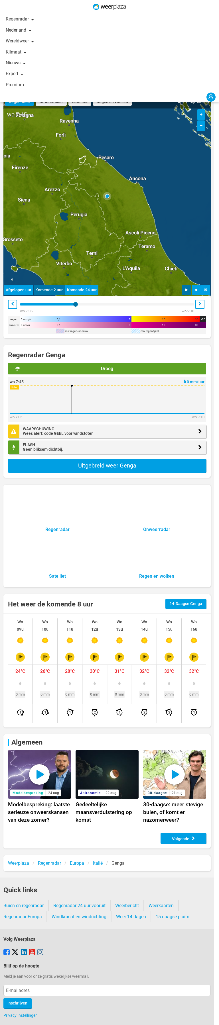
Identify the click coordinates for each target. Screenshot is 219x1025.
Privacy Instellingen (20, 1015)
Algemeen (26, 742)
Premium (15, 84)
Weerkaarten (161, 905)
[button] (107, 196)
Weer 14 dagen (131, 916)
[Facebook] (6, 952)
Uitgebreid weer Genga (107, 465)
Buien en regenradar (23, 905)
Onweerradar (51, 101)
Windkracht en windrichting (79, 916)
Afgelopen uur (18, 290)
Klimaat (14, 52)
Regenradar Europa (22, 916)
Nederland (16, 30)
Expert (12, 73)
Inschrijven (17, 1003)
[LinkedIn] (24, 952)
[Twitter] (15, 952)
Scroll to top (209, 1015)
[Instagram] (40, 952)
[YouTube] (32, 952)
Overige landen (196, 102)
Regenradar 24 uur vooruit (79, 905)
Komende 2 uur (49, 290)
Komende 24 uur (82, 290)
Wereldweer (18, 41)
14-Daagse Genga (186, 603)
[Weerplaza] (109, 7)
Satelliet (80, 101)
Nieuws (14, 62)
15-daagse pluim (172, 916)
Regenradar (18, 19)
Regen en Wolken (112, 101)
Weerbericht (127, 905)
